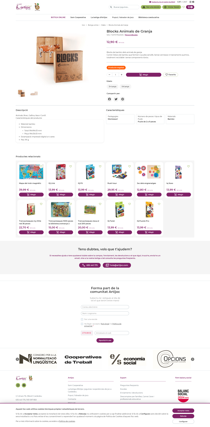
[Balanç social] (183, 395)
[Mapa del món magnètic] (31, 180)
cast (185, 2)
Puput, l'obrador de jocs (78, 395)
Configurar (183, 422)
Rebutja (183, 416)
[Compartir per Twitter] (116, 99)
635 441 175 (20, 400)
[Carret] (190, 7)
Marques (72, 403)
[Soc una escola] (151, 7)
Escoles (123, 389)
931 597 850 (32, 400)
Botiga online (58, 17)
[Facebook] (24, 385)
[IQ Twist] (120, 218)
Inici (83, 25)
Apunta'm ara (105, 340)
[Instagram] (18, 385)
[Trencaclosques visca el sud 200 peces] (90, 218)
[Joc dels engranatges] (149, 180)
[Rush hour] (120, 180)
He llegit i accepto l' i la (102, 325)
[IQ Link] (61, 180)
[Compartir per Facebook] (109, 99)
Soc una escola (90, 319)
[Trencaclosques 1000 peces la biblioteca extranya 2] (61, 218)
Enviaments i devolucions (131, 393)
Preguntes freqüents (129, 385)
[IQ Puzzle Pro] (149, 218)
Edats (103, 25)
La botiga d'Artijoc (99, 17)
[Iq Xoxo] (179, 180)
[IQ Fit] (90, 180)
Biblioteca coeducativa (148, 17)
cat (179, 2)
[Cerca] (111, 7)
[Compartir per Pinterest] (122, 99)
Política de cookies (67, 421)
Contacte (72, 399)
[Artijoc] (28, 7)
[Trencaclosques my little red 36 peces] (31, 218)
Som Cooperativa (78, 17)
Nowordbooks (131, 35)
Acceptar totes (183, 411)
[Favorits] (183, 7)
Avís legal (105, 324)
